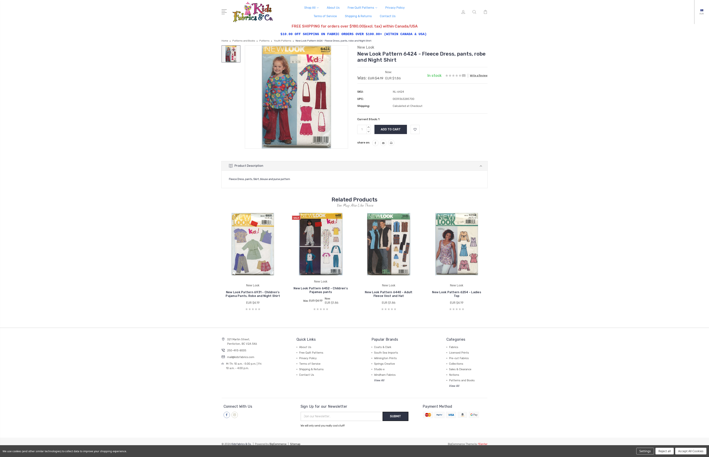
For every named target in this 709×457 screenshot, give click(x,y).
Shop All (310, 7)
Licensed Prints (459, 352)
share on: (363, 142)
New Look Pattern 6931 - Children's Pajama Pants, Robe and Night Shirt (253, 294)
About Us (333, 7)
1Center (482, 444)
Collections (456, 363)
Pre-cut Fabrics (459, 358)
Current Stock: (368, 119)
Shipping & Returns (358, 16)
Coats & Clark (382, 347)
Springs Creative (384, 363)
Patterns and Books (462, 380)
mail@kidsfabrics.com (240, 357)
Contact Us (387, 16)
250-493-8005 (236, 350)
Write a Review (478, 75)
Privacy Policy (395, 7)
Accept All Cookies (690, 451)
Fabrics (453, 347)
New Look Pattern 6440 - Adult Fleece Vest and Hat (388, 294)
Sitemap (295, 444)
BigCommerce (278, 444)
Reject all (664, 451)
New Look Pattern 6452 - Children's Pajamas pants (321, 290)
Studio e (379, 369)
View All (379, 380)
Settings (645, 451)
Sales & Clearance (460, 369)
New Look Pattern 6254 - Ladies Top (456, 294)
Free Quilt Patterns (361, 7)
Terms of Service (325, 16)
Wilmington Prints (385, 358)
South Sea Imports (386, 352)
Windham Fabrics (385, 374)
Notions (454, 374)
